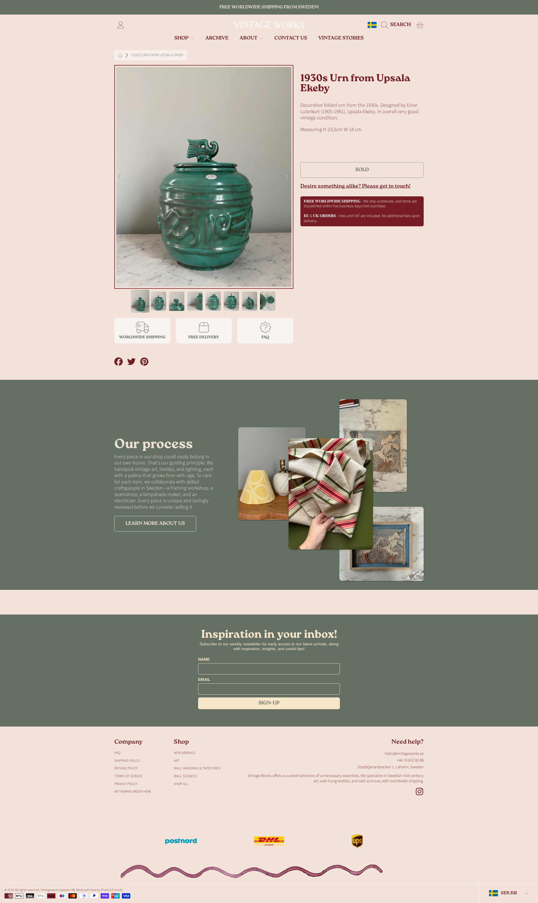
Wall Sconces (185, 776)
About (249, 38)
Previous (120, 177)
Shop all (181, 783)
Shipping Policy (127, 760)
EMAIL (204, 679)
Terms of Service (128, 776)
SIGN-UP (269, 703)
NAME (204, 659)
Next (287, 177)
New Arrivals (185, 752)
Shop (182, 38)
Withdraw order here (132, 791)
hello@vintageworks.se (404, 754)
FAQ (117, 752)
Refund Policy (126, 768)
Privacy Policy (126, 783)
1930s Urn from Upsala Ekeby (157, 55)
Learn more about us (155, 523)
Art (177, 760)
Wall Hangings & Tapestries (197, 768)
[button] (397, 25)
